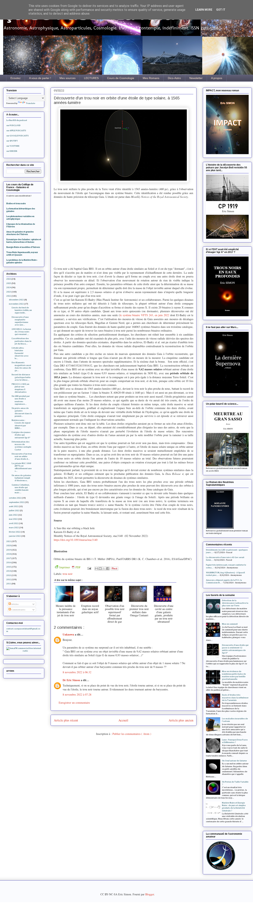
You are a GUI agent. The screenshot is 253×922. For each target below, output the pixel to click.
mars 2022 (14, 527)
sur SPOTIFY (12, 141)
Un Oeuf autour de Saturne (234, 761)
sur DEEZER (11, 151)
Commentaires (18, 610)
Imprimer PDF (70, 567)
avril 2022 (13, 523)
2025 (8, 283)
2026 (8, 279)
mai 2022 (13, 519)
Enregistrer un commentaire (74, 702)
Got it (220, 9)
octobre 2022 (15, 498)
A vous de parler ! (40, 78)
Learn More (203, 9)
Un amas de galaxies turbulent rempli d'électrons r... (21, 478)
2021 (8, 541)
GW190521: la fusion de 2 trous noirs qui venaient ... (21, 331)
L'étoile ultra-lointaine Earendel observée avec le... (20, 353)
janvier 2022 (15, 536)
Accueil (123, 720)
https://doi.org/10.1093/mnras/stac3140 (75, 540)
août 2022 (13, 506)
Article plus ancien (181, 720)
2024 (8, 287)
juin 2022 (13, 515)
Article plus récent (66, 720)
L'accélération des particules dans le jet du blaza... (21, 341)
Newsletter (196, 78)
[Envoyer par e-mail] (96, 568)
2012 (8, 579)
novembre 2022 (16, 304)
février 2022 (14, 532)
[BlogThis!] (100, 568)
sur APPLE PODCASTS (16, 130)
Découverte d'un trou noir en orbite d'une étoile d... (22, 456)
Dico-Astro (174, 78)
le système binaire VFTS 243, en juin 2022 (144, 315)
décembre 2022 (16, 300)
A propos (216, 78)
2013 (8, 575)
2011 (8, 584)
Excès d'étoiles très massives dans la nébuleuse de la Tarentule (235, 697)
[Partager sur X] (104, 568)
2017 (8, 558)
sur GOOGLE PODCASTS (17, 136)
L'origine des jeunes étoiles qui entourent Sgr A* (21, 434)
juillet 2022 (14, 510)
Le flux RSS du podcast (16, 120)
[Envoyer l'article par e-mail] (89, 568)
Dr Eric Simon (72, 680)
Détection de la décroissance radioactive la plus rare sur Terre (235, 603)
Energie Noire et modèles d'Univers (23, 247)
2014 (8, 571)
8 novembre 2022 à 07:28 (77, 694)
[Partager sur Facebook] (108, 568)
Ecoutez (15, 78)
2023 (8, 292)
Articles (15, 604)
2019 (8, 550)
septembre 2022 (16, 502)
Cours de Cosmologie (120, 78)
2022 (8, 296)
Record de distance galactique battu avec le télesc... (21, 377)
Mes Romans (151, 78)
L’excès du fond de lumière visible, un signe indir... (22, 310)
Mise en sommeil (230, 624)
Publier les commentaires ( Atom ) (131, 734)
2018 (8, 554)
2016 (8, 562)
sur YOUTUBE (12, 146)
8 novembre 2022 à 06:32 (77, 672)
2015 (8, 567)
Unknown (69, 634)
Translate (30, 103)
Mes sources (67, 78)
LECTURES (91, 78)
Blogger (149, 894)
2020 (8, 545)
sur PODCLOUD (13, 125)
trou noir (68, 574)
